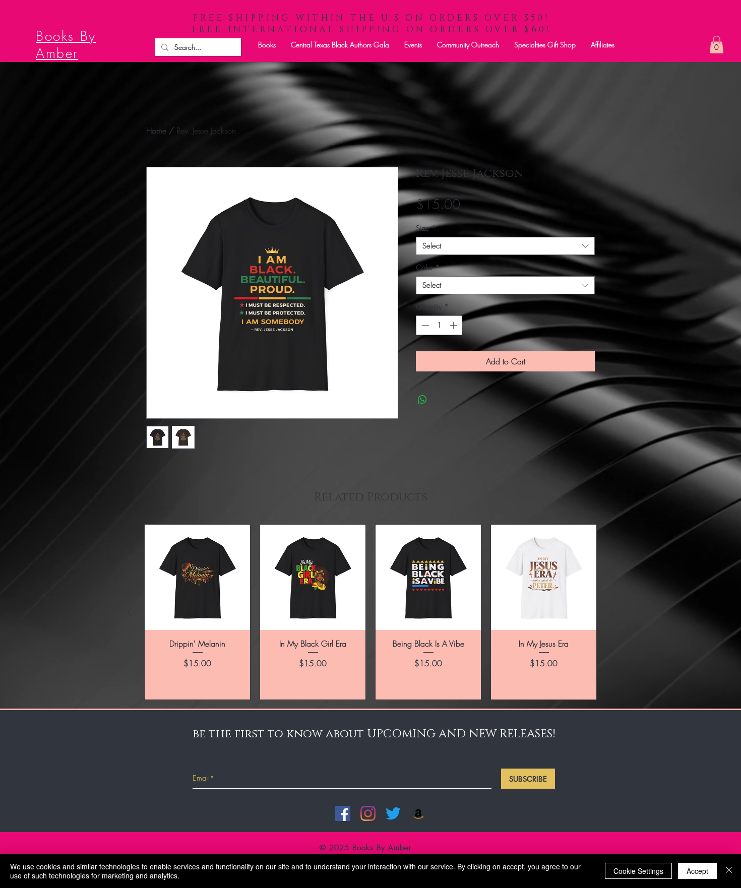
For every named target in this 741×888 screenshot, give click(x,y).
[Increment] (454, 325)
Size (426, 228)
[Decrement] (424, 325)
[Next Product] (611, 612)
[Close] (729, 871)
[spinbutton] (439, 325)
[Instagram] (368, 813)
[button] (267, 44)
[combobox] (505, 246)
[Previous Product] (130, 612)
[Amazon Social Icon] (418, 813)
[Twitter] (393, 813)
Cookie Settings (638, 871)
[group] (371, 612)
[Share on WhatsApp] (422, 400)
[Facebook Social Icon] (342, 813)
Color (428, 267)
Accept (697, 871)
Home (156, 130)
